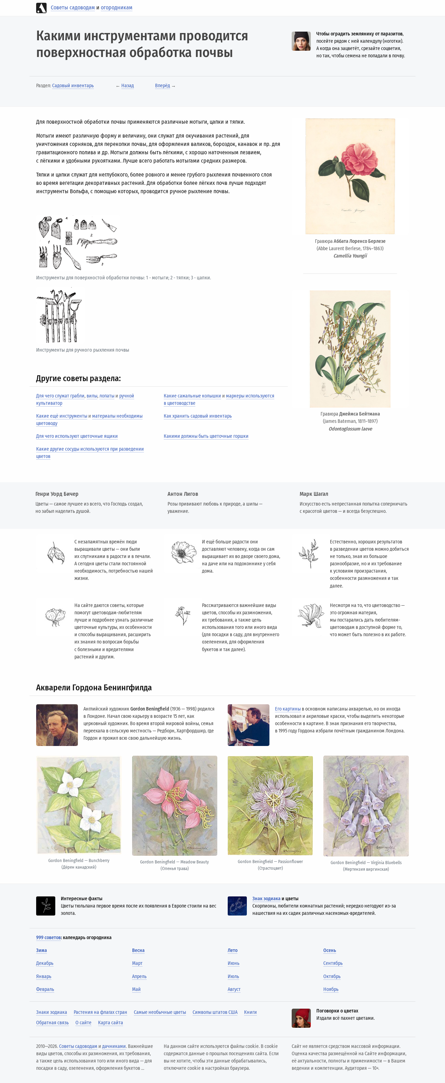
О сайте (83, 1023)
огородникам (116, 7)
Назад (127, 86)
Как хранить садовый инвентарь (198, 416)
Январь (43, 976)
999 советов (48, 938)
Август (234, 989)
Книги (250, 1012)
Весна (138, 950)
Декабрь (45, 963)
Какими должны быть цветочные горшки (206, 436)
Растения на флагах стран (100, 1012)
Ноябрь (331, 989)
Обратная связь (52, 1023)
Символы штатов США (215, 1012)
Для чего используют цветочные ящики (77, 436)
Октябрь (332, 976)
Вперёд (162, 86)
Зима (41, 950)
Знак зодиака (266, 899)
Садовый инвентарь (73, 86)
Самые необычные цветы (160, 1012)
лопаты (106, 396)
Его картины (288, 709)
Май (136, 989)
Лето (232, 950)
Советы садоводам (73, 7)
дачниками (114, 1046)
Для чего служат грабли (60, 396)
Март (137, 963)
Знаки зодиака (51, 1012)
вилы (92, 396)
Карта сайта (110, 1023)
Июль (233, 976)
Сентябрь (333, 963)
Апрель (139, 976)
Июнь (234, 963)
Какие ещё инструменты (61, 416)
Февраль (45, 989)
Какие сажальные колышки (192, 396)
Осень (329, 950)
